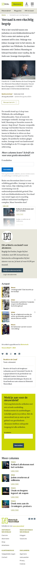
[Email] (15, 354)
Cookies (22, 564)
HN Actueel (29, 11)
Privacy (22, 560)
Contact (4, 557)
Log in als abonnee (10, 274)
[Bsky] (32, 519)
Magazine (17, 11)
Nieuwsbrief (6, 11)
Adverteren (5, 545)
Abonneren (17, 4)
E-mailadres (7, 160)
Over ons (5, 535)
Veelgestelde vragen (8, 554)
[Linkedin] (19, 354)
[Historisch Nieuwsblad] (5, 4)
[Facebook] (7, 354)
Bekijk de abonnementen (12, 270)
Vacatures (23, 538)
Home (4, 15)
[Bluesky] (2, 354)
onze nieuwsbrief (18, 526)
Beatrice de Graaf (7, 94)
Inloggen (22, 535)
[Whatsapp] (11, 354)
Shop (3, 542)
